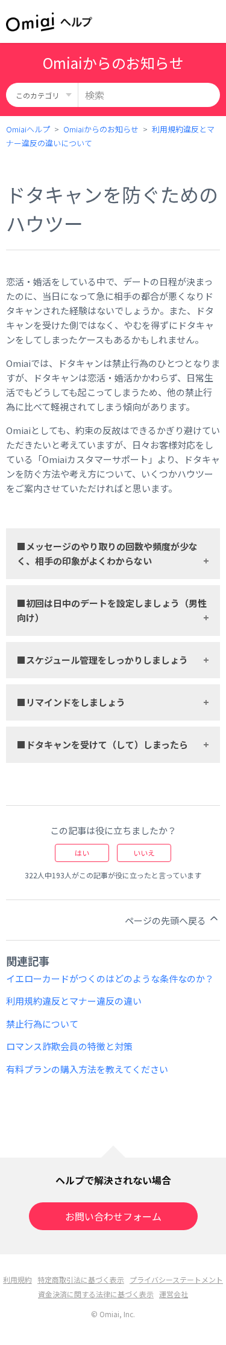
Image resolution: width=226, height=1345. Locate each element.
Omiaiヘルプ (28, 129)
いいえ (144, 853)
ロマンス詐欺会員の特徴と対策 (69, 1046)
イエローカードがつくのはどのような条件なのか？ (110, 978)
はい (82, 853)
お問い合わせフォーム (113, 1216)
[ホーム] (49, 21)
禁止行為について (42, 1023)
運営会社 (173, 1294)
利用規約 (17, 1279)
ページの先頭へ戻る (166, 920)
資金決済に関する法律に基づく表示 (96, 1294)
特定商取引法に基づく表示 (80, 1279)
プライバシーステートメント (176, 1279)
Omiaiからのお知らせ (101, 129)
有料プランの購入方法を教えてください (87, 1069)
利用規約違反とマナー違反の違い (74, 1000)
